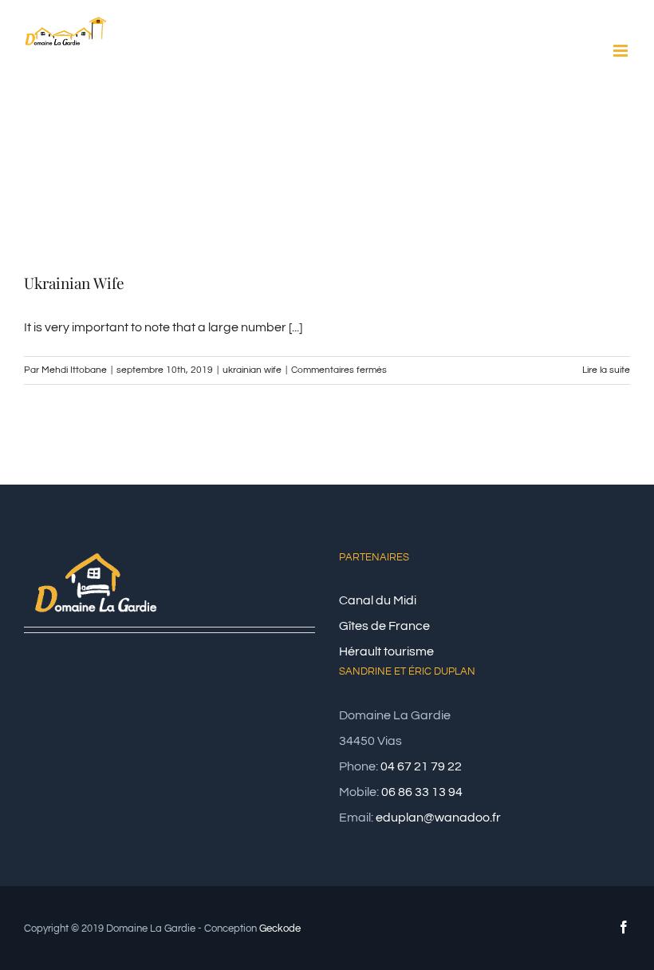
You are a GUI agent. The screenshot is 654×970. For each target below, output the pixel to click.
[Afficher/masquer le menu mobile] (621, 50)
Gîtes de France (384, 626)
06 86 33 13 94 (422, 792)
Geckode (280, 928)
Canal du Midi (377, 600)
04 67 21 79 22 (421, 766)
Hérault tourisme (386, 651)
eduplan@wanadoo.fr (438, 817)
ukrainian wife (252, 370)
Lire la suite (606, 370)
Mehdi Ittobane (74, 370)
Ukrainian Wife (74, 282)
